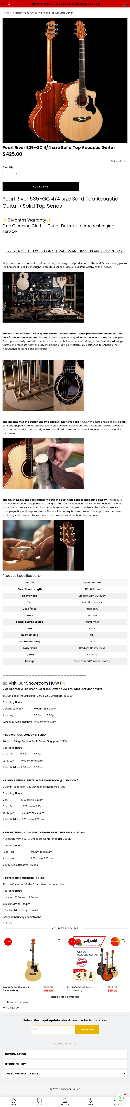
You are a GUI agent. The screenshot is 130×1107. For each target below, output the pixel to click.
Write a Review (119, 161)
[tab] (65, 1054)
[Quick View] (59, 940)
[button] (121, 1098)
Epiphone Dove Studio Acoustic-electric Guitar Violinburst (80, 989)
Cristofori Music (69, 1089)
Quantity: (8, 167)
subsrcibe (87, 1029)
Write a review (11, 1008)
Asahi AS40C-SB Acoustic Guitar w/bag (17, 989)
